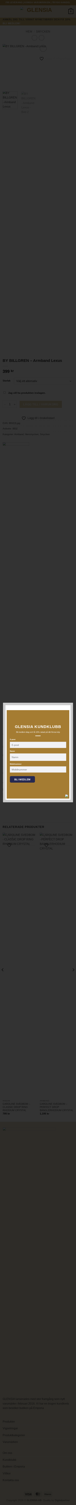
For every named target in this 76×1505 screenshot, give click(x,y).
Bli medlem (22, 779)
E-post (12, 739)
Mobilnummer (16, 764)
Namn (12, 751)
